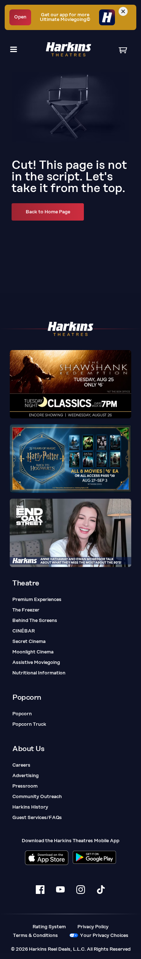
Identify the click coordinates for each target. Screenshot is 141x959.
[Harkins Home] (68, 49)
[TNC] (70, 384)
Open (20, 17)
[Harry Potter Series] (70, 458)
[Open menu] (13, 49)
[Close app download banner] (123, 11)
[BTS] (70, 533)
